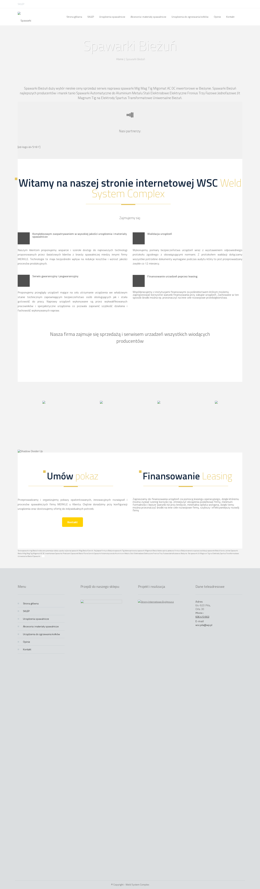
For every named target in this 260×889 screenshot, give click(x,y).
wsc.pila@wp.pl (203, 625)
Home (119, 59)
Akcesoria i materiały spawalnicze (41, 626)
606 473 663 (202, 617)
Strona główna (31, 603)
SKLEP (21, 4)
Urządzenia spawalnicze (36, 619)
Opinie (26, 642)
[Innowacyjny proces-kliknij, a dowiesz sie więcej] (43, 402)
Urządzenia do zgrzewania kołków (41, 634)
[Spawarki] (24, 17)
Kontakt (72, 522)
